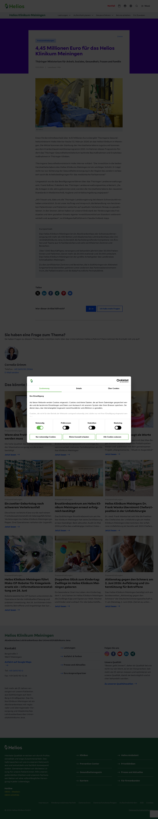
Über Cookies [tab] (113, 388)
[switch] (66, 428)
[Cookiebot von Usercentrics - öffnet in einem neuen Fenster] (118, 381)
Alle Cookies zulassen (112, 437)
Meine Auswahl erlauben (79, 437)
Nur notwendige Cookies (46, 437)
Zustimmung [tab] (44, 388)
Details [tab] (79, 388)
